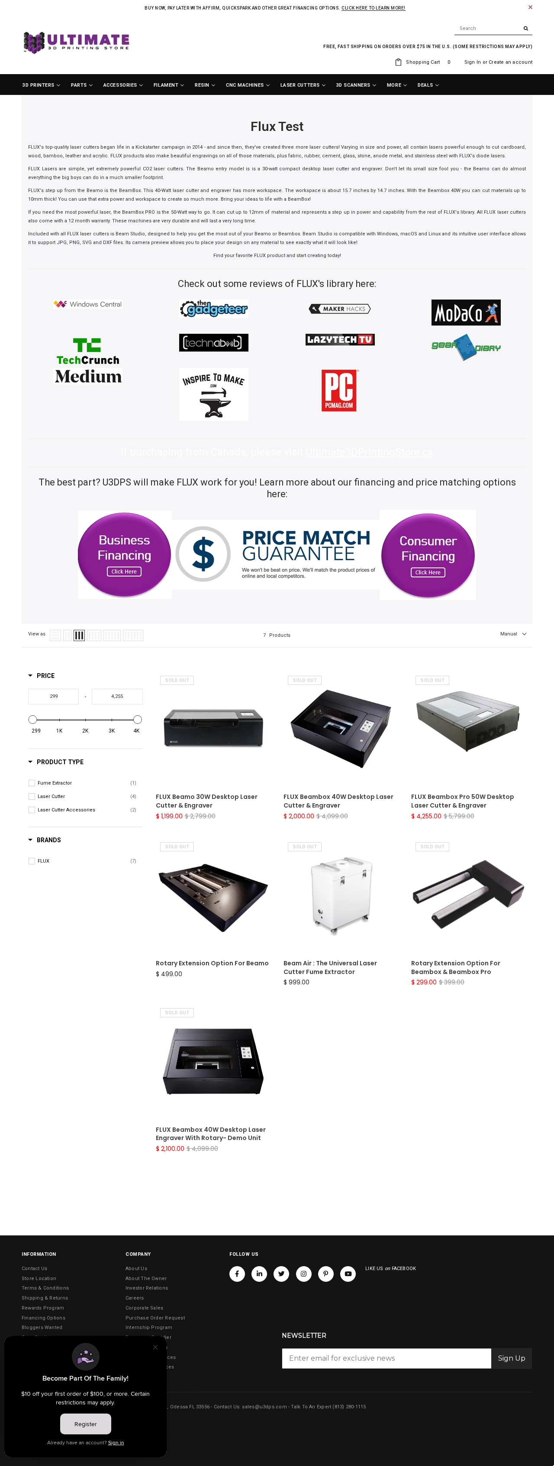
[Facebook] (237, 1274)
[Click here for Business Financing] (125, 554)
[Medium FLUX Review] (87, 376)
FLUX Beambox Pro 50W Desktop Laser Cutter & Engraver (462, 801)
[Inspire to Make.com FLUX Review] (213, 394)
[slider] (33, 719)
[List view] (55, 635)
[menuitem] (41, 85)
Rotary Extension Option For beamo (212, 963)
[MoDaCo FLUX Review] (466, 312)
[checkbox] (87, 783)
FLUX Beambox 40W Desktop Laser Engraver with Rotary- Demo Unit (211, 1134)
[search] (493, 28)
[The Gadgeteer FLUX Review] (213, 308)
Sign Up (511, 1358)
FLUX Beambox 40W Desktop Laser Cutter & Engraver (338, 801)
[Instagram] (304, 1274)
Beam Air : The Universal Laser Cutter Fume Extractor (330, 967)
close (530, 7)
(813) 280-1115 (349, 1407)
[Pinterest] (326, 1274)
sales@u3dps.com (264, 1407)
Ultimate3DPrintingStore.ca (369, 452)
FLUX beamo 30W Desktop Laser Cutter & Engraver (207, 801)
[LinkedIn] (259, 1274)
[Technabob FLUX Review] (213, 342)
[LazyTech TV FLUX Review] (340, 339)
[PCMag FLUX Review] (340, 390)
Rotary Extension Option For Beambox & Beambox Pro (455, 967)
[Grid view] (67, 635)
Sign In (472, 62)
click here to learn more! (373, 8)
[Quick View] (262, 724)
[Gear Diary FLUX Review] (466, 347)
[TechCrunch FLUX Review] (87, 351)
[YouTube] (348, 1274)
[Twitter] (281, 1274)
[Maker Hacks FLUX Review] (340, 308)
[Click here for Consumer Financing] (428, 554)
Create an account (510, 62)
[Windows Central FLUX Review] (87, 304)
